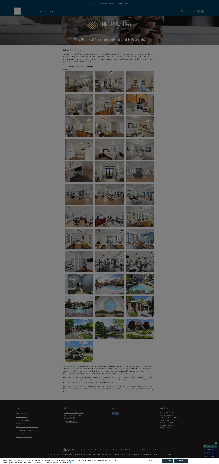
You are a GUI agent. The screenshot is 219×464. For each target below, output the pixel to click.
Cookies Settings (154, 460)
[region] (109, 461)
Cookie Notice (65, 462)
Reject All (168, 460)
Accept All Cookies (181, 460)
